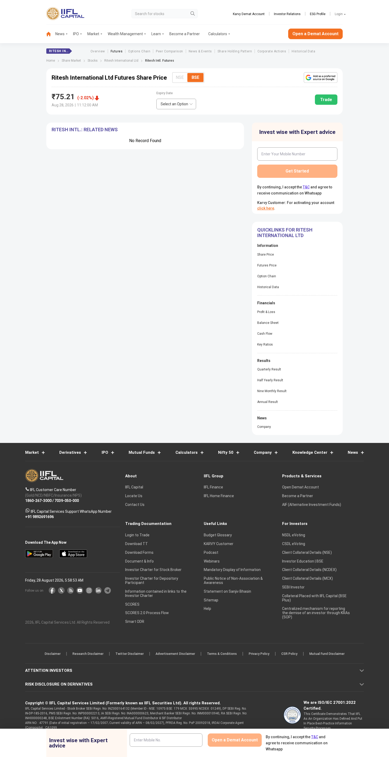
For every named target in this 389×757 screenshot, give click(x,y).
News (60, 34)
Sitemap (211, 600)
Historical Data (303, 51)
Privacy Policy (259, 654)
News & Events (200, 51)
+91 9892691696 (39, 517)
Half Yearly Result (270, 380)
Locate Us (133, 496)
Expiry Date (164, 93)
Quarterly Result (269, 369)
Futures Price (267, 265)
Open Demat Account (300, 487)
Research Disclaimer (88, 654)
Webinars (212, 561)
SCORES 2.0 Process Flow (147, 613)
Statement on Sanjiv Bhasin (227, 591)
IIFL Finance (213, 487)
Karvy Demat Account (249, 14)
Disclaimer (53, 654)
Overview (98, 51)
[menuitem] (50, 34)
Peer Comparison (169, 51)
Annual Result (267, 402)
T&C (306, 187)
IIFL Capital (134, 487)
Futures (117, 51)
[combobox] (176, 104)
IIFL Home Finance (219, 496)
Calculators (217, 34)
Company (264, 427)
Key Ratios (265, 344)
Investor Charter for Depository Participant (151, 580)
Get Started (297, 171)
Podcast (211, 552)
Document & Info (139, 561)
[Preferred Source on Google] (320, 77)
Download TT (136, 544)
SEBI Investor (293, 587)
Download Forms (139, 552)
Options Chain (139, 51)
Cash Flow (264, 334)
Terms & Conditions (222, 654)
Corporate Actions (271, 51)
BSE (195, 77)
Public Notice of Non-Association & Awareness (233, 580)
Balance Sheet (268, 323)
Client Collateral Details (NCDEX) (309, 570)
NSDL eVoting (293, 535)
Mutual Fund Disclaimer (327, 654)
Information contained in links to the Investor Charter (156, 593)
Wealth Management (125, 34)
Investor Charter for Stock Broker (153, 570)
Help (207, 608)
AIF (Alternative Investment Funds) (311, 504)
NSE (180, 77)
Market (93, 34)
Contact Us (134, 504)
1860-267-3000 (38, 500)
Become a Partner (184, 34)
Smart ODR (134, 621)
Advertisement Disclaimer (175, 654)
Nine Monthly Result (272, 391)
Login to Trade (137, 535)
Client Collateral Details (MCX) (307, 578)
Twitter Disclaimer (129, 654)
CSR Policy (289, 654)
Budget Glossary (218, 535)
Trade (326, 99)
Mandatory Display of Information (232, 570)
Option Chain (266, 276)
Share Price (265, 254)
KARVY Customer (218, 544)
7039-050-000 (67, 500)
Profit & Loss (266, 312)
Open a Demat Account (315, 33)
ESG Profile (317, 14)
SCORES (132, 604)
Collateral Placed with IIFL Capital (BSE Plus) (314, 598)
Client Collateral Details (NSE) (307, 552)
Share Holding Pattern (235, 51)
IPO (76, 34)
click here (265, 208)
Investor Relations (287, 14)
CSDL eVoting (293, 544)
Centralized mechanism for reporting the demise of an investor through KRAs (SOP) (316, 612)
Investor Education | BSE (302, 561)
